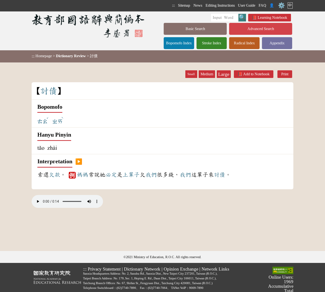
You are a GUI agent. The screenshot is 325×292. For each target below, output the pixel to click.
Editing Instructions (220, 5)
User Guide (246, 5)
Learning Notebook (272, 17)
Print (284, 74)
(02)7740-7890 (126, 288)
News (197, 5)
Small (191, 74)
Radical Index (244, 43)
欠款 (54, 175)
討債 (219, 175)
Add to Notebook (256, 74)
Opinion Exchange (181, 269)
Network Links (215, 269)
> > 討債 (65, 56)
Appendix (277, 43)
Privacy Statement (104, 269)
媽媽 (82, 175)
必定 (111, 175)
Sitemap (184, 5)
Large (223, 74)
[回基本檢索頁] (89, 25)
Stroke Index (211, 43)
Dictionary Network (142, 269)
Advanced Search (260, 29)
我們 (151, 175)
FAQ (262, 5)
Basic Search (195, 29)
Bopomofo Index (179, 43)
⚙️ (281, 5)
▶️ (78, 161)
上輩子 (131, 175)
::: (173, 5)
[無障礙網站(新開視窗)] (282, 271)
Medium (207, 74)
